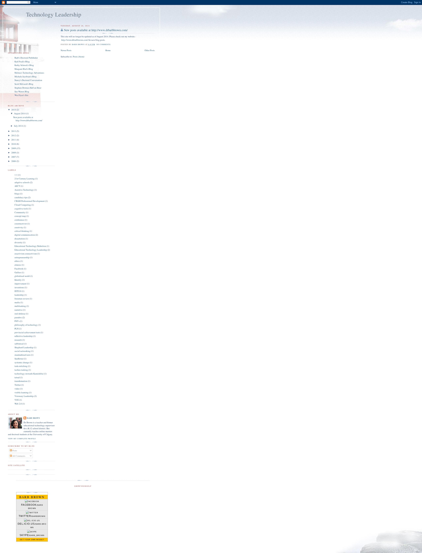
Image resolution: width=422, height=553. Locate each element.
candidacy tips (21, 197)
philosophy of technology (26, 324)
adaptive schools (22, 182)
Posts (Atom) (78, 56)
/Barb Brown (32, 506)
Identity (18, 279)
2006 (13, 161)
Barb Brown (33, 418)
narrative (18, 309)
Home (108, 50)
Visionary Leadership (24, 396)
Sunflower (19, 358)
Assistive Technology (24, 189)
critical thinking (22, 231)
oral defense (20, 313)
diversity (18, 242)
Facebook (19, 268)
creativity (19, 227)
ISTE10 (18, 291)
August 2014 (20, 113)
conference (19, 219)
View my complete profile (22, 438)
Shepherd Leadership (24, 347)
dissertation (20, 238)
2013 (13, 131)
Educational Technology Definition (30, 246)
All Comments (18, 455)
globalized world (22, 276)
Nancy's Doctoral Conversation (28, 80)
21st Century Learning (25, 178)
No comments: (104, 44)
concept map (20, 216)
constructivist (21, 223)
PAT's (17, 321)
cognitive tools (21, 208)
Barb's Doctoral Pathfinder (26, 57)
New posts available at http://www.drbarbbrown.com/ (96, 30)
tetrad (17, 377)
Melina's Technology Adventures (29, 72)
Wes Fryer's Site (21, 95)
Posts (14, 450)
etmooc (18, 264)
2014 (13, 109)
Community (20, 212)
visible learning (22, 392)
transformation (21, 381)
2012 (13, 135)
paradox (18, 317)
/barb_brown (32, 535)
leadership (19, 294)
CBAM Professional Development (30, 201)
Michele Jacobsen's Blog (26, 76)
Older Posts (150, 50)
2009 (13, 148)
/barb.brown (32, 525)
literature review (22, 298)
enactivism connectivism (26, 253)
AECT (17, 185)
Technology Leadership (53, 14)
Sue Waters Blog (22, 91)
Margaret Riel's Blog (24, 68)
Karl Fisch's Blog (22, 61)
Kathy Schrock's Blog (24, 65)
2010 (13, 143)
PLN (16, 328)
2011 (13, 139)
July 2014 (18, 125)
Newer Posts (66, 50)
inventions (19, 287)
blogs (17, 193)
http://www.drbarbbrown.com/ (75, 39)
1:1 (16, 174)
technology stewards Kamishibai (29, 373)
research (18, 339)
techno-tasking (21, 369)
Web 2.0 (18, 403)
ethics (17, 261)
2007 (13, 156)
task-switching (21, 366)
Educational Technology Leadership (31, 249)
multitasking (20, 306)
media (17, 302)
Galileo (18, 272)
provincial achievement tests (27, 332)
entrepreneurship (22, 257)
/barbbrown (32, 516)
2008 (13, 152)
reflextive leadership (24, 336)
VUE (17, 399)
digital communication (25, 234)
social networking (22, 351)
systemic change (22, 362)
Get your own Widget (32, 539)
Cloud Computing (23, 204)
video (17, 388)
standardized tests (22, 354)
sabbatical (19, 343)
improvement (20, 283)
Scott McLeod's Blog (24, 83)
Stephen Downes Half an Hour (28, 87)
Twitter (18, 384)
